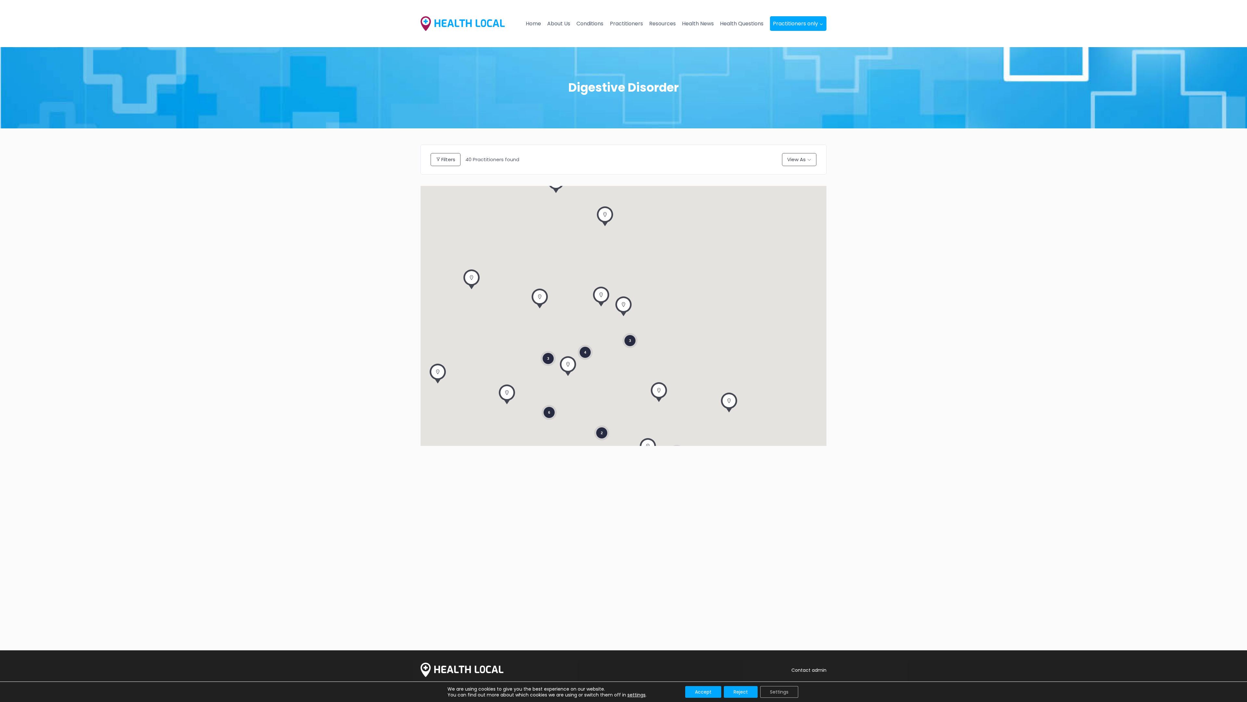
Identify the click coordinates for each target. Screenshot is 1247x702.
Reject (741, 692)
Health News (698, 23)
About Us (558, 23)
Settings (779, 692)
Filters (448, 159)
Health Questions (741, 23)
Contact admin (808, 670)
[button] (623, 308)
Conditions (589, 23)
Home (533, 23)
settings (636, 695)
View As (796, 159)
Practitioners (626, 23)
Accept (703, 692)
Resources (662, 23)
